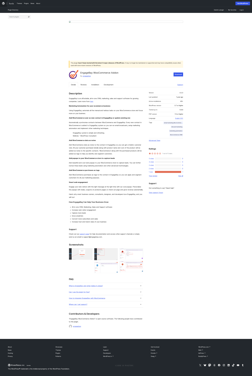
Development (108, 85)
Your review (153, 176)
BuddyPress (203, 356)
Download (178, 74)
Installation (95, 85)
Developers (107, 353)
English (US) (179, 118)
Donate (154, 353)
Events (153, 350)
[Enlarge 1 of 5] (90, 251)
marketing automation (176, 131)
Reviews (84, 85)
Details (73, 85)
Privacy (10, 356)
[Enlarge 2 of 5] (115, 251)
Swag (153, 356)
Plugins (58, 353)
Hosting (10, 353)
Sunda (29, 365)
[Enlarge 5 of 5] (140, 263)
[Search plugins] (29, 17)
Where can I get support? (78, 304)
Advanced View (154, 140)
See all (180, 176)
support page (84, 234)
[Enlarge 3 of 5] (115, 264)
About (10, 347)
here (91, 101)
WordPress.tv (108, 356)
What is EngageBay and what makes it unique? (86, 286)
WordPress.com (204, 347)
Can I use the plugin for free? (79, 292)
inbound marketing (176, 127)
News (10, 350)
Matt (200, 350)
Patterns (58, 356)
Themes (58, 350)
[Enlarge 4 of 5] (140, 251)
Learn (105, 347)
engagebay (87, 76)
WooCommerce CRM (176, 135)
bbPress (202, 353)
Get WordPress (242, 3)
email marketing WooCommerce (173, 123)
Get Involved (155, 347)
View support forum (156, 193)
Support (180, 85)
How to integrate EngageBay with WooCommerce (87, 298)
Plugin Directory (13, 10)
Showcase (59, 347)
